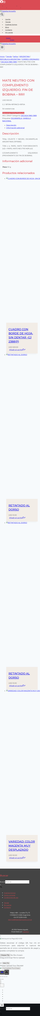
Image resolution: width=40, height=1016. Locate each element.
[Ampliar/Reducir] (1, 976)
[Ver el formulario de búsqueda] (2, 14)
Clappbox (26, 932)
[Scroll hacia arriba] (2, 973)
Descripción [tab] (11, 125)
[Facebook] (1, 2)
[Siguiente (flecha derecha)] (2, 979)
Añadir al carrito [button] (15, 350)
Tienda (7, 22)
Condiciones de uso (11, 897)
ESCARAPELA (16, 118)
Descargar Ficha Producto (13, 113)
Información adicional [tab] (15, 128)
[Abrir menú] (2, 47)
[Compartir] (4, 976)
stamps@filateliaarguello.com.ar (20, 920)
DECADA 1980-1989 (29, 116)
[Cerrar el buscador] (2, 1005)
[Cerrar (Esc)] (6, 976)
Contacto (8, 30)
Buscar (2, 882)
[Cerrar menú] (0, 982)
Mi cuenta (7, 905)
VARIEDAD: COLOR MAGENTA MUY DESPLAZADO (22, 845)
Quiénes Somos (11, 25)
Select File (6, 963)
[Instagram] (4, 2)
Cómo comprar (9, 895)
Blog (7, 27)
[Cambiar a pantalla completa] (2, 976)
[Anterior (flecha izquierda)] (1, 979)
